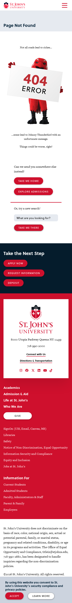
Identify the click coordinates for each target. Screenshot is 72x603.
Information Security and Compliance (27, 454)
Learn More (41, 596)
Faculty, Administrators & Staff (23, 497)
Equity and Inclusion (16, 460)
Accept (14, 596)
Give (18, 416)
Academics (11, 387)
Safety (7, 441)
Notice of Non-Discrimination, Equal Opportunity (35, 447)
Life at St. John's (15, 400)
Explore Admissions (33, 191)
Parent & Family (13, 503)
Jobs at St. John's (14, 466)
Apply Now (15, 263)
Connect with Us (36, 354)
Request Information (24, 273)
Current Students (14, 484)
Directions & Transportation (36, 360)
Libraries (9, 435)
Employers (10, 510)
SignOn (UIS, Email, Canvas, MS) (24, 429)
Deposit (13, 283)
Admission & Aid (15, 393)
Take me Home (28, 181)
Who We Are (12, 406)
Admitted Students (15, 491)
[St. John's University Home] (14, 5)
